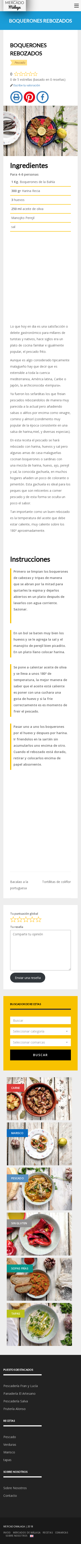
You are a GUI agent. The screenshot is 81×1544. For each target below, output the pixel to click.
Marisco (17, 1133)
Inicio (7, 1532)
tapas (15, 1314)
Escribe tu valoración (27, 85)
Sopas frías (19, 1268)
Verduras (9, 1444)
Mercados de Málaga (27, 1532)
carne (15, 1088)
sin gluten (19, 1223)
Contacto (10, 1495)
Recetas (48, 1532)
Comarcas (61, 1532)
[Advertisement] (40, 277)
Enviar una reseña (28, 978)
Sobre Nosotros (15, 1488)
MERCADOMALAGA (14, 1526)
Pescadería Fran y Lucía (20, 1386)
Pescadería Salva (15, 1401)
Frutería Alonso (14, 1409)
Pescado (20, 62)
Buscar (40, 1055)
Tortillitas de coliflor (56, 882)
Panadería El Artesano (19, 1393)
